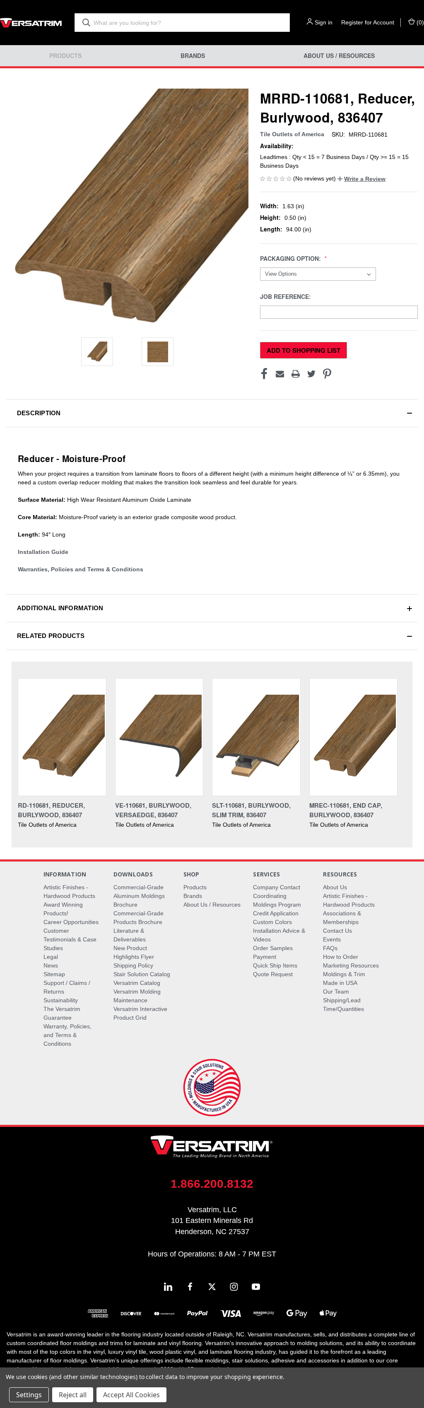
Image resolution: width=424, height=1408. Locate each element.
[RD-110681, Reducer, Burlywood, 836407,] (62, 737)
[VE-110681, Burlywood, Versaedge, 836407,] (159, 737)
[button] (361, 179)
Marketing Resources (351, 965)
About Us (335, 887)
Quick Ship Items (275, 965)
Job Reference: (286, 296)
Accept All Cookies (131, 1394)
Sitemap (54, 974)
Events (332, 939)
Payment (264, 956)
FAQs (330, 948)
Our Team (336, 991)
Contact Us (337, 930)
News (50, 965)
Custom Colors (272, 922)
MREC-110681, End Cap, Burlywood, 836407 (345, 810)
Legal (50, 956)
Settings (29, 1394)
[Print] (296, 374)
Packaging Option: (291, 258)
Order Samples (273, 948)
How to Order (340, 956)
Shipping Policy (133, 965)
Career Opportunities (71, 922)
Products (65, 55)
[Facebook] (264, 374)
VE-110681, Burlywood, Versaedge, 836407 (153, 810)
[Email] (280, 374)
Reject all (73, 1394)
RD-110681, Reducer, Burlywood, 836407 (51, 810)
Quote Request (273, 974)
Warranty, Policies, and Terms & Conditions (67, 1035)
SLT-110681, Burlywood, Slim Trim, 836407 (251, 810)
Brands (193, 55)
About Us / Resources (339, 55)
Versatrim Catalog (136, 983)
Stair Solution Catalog (141, 974)
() (419, 22)
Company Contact (276, 887)
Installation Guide (43, 552)
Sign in (323, 22)
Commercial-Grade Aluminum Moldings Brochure (139, 896)
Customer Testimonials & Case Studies (69, 939)
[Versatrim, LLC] (31, 22)
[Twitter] (311, 374)
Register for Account (367, 22)
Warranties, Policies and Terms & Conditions (80, 569)
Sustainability (60, 1000)
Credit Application (276, 913)
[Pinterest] (327, 374)
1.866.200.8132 (212, 1183)
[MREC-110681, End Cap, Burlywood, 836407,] (353, 737)
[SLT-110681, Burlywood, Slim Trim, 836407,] (256, 737)
